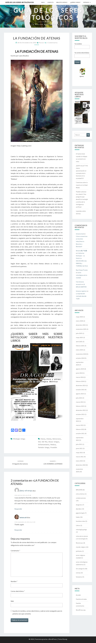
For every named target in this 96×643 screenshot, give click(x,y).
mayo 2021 (79, 452)
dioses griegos (53, 442)
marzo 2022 (79, 425)
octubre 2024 (80, 358)
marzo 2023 (79, 402)
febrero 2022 (80, 429)
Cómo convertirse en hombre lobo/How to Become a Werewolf (81, 241)
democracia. (56, 439)
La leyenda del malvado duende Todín (81, 296)
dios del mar (42, 442)
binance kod (80, 234)
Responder (18, 509)
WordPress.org (80, 610)
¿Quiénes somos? (75, 2)
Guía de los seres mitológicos (19, 2)
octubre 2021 (80, 433)
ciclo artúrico (80, 494)
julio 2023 (79, 398)
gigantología (80, 513)
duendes (78, 509)
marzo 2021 (79, 457)
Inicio (43, 2)
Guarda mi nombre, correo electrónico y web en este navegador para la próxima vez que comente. (37, 612)
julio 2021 (79, 444)
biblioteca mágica (61, 2)
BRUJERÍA (79, 490)
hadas (78, 517)
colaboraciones (81, 498)
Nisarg (64, 639)
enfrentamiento (43, 444)
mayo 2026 (79, 317)
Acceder (78, 595)
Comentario (15, 551)
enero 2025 (79, 350)
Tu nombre (78, 44)
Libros (78, 525)
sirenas (78, 573)
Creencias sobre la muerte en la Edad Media (82, 184)
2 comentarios (52, 42)
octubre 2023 (80, 389)
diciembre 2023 (81, 385)
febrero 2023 (80, 406)
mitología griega (19, 439)
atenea (48, 439)
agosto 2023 (80, 394)
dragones (79, 505)
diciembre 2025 (81, 325)
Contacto (50, 2)
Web (12, 601)
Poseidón (53, 447)
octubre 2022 (80, 414)
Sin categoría (80, 569)
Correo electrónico (18, 591)
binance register (81, 291)
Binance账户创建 (81, 251)
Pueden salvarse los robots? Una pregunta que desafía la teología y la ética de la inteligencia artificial (82, 199)
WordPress (53, 639)
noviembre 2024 (81, 354)
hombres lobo (80, 521)
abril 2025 (79, 342)
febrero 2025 (80, 346)
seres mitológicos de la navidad (81, 275)
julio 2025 (79, 333)
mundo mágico (81, 547)
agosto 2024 (80, 369)
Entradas (86, 2)
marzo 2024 (79, 377)
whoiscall (23, 517)
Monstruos (79, 543)
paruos (41, 42)
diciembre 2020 (81, 465)
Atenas (42, 439)
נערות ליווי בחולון (26, 491)
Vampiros (79, 577)
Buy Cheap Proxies (82, 270)
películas (79, 551)
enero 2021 (79, 461)
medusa (53, 444)
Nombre (14, 581)
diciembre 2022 (81, 410)
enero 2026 (79, 321)
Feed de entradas (81, 599)
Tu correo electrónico (81, 53)
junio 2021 (79, 448)
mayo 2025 (79, 337)
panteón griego (43, 447)
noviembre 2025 (81, 329)
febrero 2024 (80, 381)
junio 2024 (79, 373)
